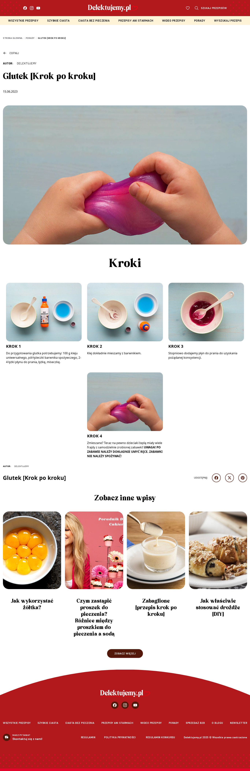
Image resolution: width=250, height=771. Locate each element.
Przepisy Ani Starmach (135, 20)
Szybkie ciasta (58, 20)
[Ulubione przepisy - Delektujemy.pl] (188, 8)
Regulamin (88, 737)
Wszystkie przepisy (23, 20)
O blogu (217, 723)
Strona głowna (13, 38)
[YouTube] (38, 8)
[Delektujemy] (125, 693)
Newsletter (238, 723)
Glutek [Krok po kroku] (52, 38)
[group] (32, 562)
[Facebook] (25, 8)
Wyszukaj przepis (228, 20)
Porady (199, 20)
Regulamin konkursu (160, 737)
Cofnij (14, 53)
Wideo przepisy (173, 20)
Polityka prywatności (120, 737)
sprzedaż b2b (195, 723)
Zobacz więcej (125, 653)
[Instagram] (31, 8)
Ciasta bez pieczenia (94, 20)
